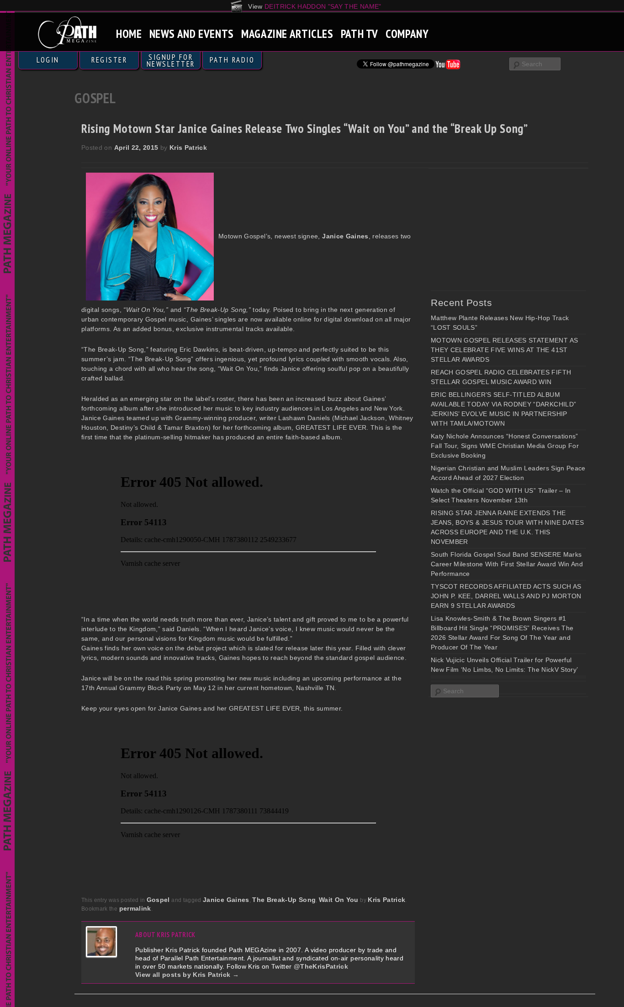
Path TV (359, 33)
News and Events (191, 33)
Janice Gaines (226, 899)
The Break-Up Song (284, 899)
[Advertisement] (499, 229)
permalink (135, 908)
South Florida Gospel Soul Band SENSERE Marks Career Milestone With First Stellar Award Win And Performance (507, 564)
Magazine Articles (287, 33)
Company (407, 33)
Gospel (158, 899)
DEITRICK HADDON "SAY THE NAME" (322, 6)
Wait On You (339, 899)
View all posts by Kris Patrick (187, 974)
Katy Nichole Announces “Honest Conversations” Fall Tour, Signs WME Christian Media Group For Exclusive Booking (505, 445)
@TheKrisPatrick (321, 966)
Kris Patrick (188, 147)
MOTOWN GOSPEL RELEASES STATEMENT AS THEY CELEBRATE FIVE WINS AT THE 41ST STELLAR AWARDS (504, 350)
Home (129, 33)
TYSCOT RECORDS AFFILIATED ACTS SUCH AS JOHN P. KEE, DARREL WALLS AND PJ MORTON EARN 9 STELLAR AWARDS (506, 596)
